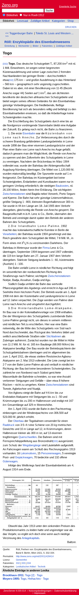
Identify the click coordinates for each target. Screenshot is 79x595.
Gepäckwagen (24, 457)
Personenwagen (51, 453)
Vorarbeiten (9, 234)
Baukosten (62, 185)
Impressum (39, 593)
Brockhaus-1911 (13, 575)
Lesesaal (22, 20)
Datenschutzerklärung (65, 591)
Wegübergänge (32, 445)
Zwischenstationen (14, 193)
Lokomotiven (28, 453)
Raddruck (9, 425)
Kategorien (58, 20)
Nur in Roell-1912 (33, 15)
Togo (39, 575)
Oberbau (18, 420)
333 (23, 563)
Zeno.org (10, 5)
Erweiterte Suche (67, 6)
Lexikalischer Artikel (26, 566)
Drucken (70, 27)
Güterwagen (10, 461)
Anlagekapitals (30, 538)
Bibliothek (12, 15)
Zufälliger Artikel (39, 20)
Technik (41, 566)
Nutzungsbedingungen (40, 591)
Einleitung (10, 46)
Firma (46, 247)
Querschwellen (28, 437)
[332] (5, 64)
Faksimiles (47, 46)
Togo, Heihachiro (31, 578)
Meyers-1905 (11, 578)
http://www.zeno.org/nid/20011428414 (35, 556)
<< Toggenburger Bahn (19, 33)
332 (18, 563)
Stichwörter (23, 46)
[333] (55, 441)
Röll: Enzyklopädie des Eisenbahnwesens (37, 42)
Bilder (36, 46)
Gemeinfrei (21, 560)
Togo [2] (29, 575)
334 (29, 563)
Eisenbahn (29, 133)
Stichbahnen (53, 336)
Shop (70, 20)
